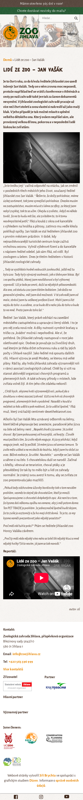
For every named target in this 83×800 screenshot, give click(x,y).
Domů (7, 60)
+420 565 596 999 (21, 661)
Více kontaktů (13, 669)
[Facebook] (16, 797)
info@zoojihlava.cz (27, 654)
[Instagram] (41, 797)
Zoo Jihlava (20, 33)
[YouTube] (66, 796)
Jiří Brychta (48, 775)
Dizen (33, 780)
